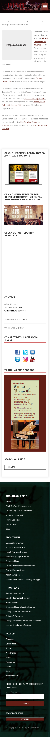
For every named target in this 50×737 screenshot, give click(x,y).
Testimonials (11, 524)
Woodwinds (11, 653)
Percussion (10, 662)
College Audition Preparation (19, 611)
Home (4, 21)
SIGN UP (25, 703)
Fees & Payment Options (16, 552)
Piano (8, 666)
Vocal (8, 671)
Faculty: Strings (35, 21)
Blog (8, 529)
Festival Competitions (15, 570)
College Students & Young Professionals (23, 620)
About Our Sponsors (14, 574)
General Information (15, 543)
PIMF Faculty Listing (18, 21)
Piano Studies (12, 602)
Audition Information (15, 547)
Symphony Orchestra (15, 593)
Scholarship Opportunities (17, 556)
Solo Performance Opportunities (20, 565)
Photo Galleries (13, 519)
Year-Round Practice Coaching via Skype (23, 579)
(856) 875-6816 (21, 319)
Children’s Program (14, 616)
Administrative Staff (14, 515)
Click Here (20, 327)
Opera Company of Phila (34, 98)
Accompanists (12, 675)
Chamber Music (12, 561)
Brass (8, 657)
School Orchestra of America (41, 41)
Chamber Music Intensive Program (21, 607)
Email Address (11, 692)
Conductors (11, 643)
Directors (10, 639)
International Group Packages (19, 625)
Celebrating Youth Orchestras (19, 510)
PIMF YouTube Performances (18, 506)
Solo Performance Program (18, 598)
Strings (9, 648)
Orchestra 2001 (15, 105)
